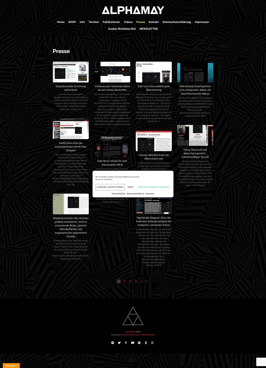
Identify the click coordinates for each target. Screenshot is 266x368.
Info (82, 21)
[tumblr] (146, 342)
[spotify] (139, 342)
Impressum (150, 193)
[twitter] (119, 342)
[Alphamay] (133, 12)
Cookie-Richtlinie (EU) (122, 28)
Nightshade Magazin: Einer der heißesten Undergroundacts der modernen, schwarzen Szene (153, 221)
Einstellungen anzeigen (153, 187)
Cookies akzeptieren (110, 187)
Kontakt (154, 21)
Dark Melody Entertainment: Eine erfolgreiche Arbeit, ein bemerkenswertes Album (195, 90)
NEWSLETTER (149, 28)
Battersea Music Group (130, 335)
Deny (131, 187)
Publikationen (111, 21)
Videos (128, 21)
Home (61, 21)
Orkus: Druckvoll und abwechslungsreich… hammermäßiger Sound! (195, 153)
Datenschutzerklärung (135, 193)
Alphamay (132, 332)
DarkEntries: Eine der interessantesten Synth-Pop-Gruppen (71, 146)
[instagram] (152, 342)
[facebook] (126, 342)
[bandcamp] (112, 342)
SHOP (72, 21)
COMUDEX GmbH (148, 335)
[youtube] (132, 342)
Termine (94, 21)
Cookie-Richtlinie (118, 193)
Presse (140, 21)
